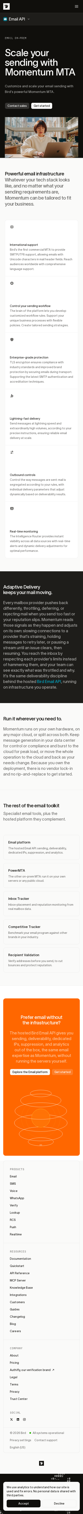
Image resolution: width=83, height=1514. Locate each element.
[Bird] (6, 6)
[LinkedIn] (18, 1419)
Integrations (18, 1295)
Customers (17, 1302)
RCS (13, 1219)
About (14, 1355)
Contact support (45, 1440)
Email (13, 1176)
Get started (42, 105)
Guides (15, 1309)
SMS (13, 1183)
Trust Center (19, 1399)
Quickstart (17, 1266)
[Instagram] (24, 1419)
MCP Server (18, 1280)
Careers (15, 1331)
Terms (14, 1384)
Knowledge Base (21, 1287)
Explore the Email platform (30, 1072)
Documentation (20, 1258)
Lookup (15, 1212)
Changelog (17, 1316)
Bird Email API (49, 681)
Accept (23, 1503)
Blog (13, 1324)
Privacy (14, 1391)
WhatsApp (17, 1198)
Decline (59, 1503)
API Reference (20, 1273)
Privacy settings (20, 1440)
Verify (14, 1205)
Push (13, 1227)
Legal (13, 1377)
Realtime (16, 1234)
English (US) (17, 1447)
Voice (14, 1191)
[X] (11, 1419)
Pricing (14, 1362)
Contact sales (17, 105)
